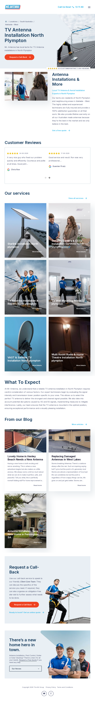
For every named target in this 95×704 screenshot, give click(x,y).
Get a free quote (59, 130)
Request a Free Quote (28, 660)
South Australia (26, 22)
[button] (49, 178)
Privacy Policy (51, 687)
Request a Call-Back (18, 57)
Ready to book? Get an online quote (25, 612)
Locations (13, 22)
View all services (75, 198)
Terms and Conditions (65, 687)
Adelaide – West (11, 25)
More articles (77, 424)
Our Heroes (16, 669)
